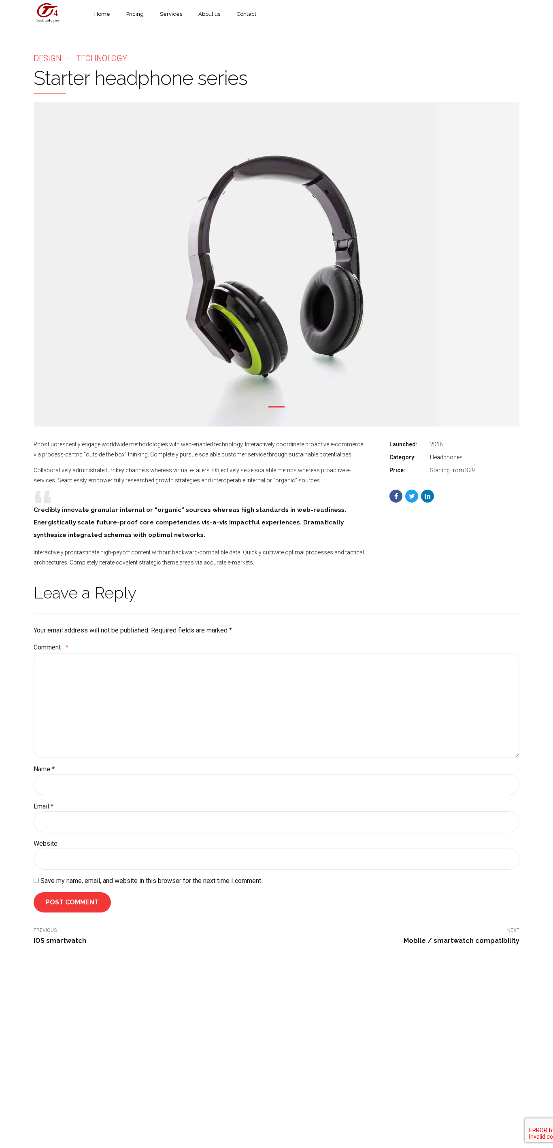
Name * (44, 769)
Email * (43, 806)
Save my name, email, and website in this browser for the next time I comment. (151, 881)
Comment (51, 647)
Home (102, 14)
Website (45, 843)
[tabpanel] (276, 264)
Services (171, 14)
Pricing (135, 14)
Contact (246, 14)
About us (209, 14)
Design (48, 58)
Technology (101, 58)
